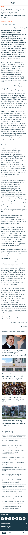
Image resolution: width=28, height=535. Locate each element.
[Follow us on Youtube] (9, 518)
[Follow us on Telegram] (16, 518)
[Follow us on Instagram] (13, 518)
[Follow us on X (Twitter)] (6, 518)
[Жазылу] (24, 518)
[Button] (13, 28)
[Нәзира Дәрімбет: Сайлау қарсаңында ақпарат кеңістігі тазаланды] (14, 412)
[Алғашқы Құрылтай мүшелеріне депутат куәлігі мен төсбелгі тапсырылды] (14, 365)
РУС (10, 533)
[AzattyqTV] (16, 533)
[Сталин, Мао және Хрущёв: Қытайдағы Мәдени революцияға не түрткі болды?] (14, 342)
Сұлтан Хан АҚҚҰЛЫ (6, 21)
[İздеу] (23, 533)
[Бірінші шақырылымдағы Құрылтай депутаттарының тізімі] (14, 388)
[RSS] (20, 518)
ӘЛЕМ (2, 6)
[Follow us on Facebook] (2, 518)
